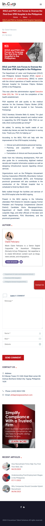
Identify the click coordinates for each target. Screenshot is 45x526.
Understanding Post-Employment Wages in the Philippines (26, 476)
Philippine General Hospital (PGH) (15, 282)
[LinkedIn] (24, 507)
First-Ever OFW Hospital (12, 278)
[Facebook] (21, 507)
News (4, 32)
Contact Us (39, 285)
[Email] (21, 261)
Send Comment (13, 357)
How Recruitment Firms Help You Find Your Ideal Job (26, 465)
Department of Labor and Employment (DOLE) (19, 274)
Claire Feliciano (12, 241)
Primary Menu (41, 4)
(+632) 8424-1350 (18, 391)
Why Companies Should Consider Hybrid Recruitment (27, 487)
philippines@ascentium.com (21, 395)
